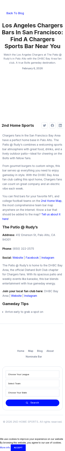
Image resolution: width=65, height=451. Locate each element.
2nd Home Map (51, 200)
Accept (18, 447)
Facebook (32, 257)
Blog (40, 350)
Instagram (47, 257)
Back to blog (15, 13)
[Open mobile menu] (60, 5)
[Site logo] (13, 5)
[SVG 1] (32, 338)
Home (20, 350)
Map (30, 350)
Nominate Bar (34, 356)
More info (5, 447)
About (50, 350)
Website (17, 257)
